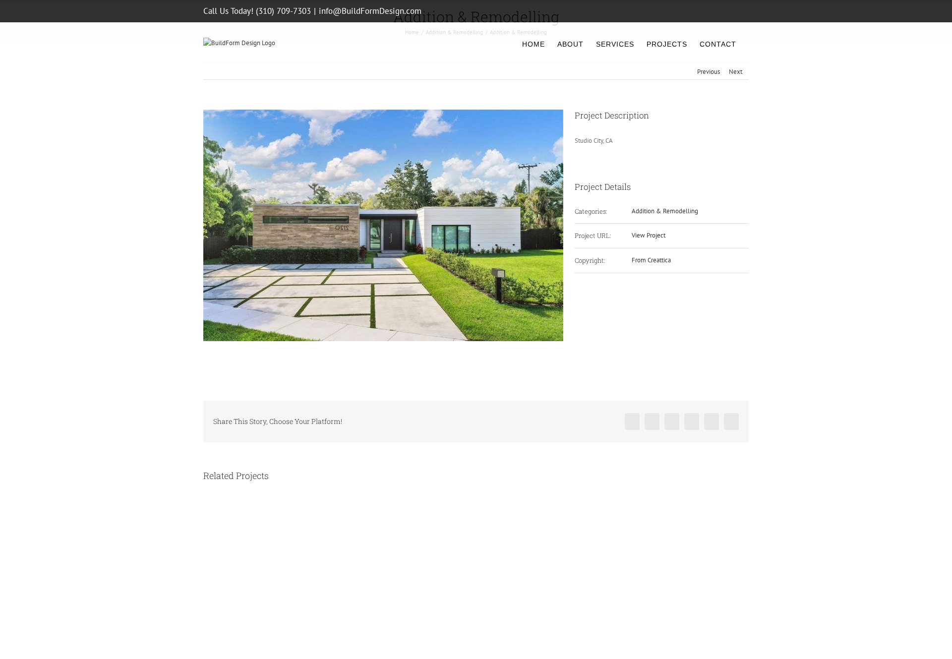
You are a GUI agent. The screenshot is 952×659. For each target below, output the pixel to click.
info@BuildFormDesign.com (370, 10)
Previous (708, 71)
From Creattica (651, 260)
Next (735, 71)
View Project (648, 235)
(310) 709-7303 (283, 10)
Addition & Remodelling (665, 211)
